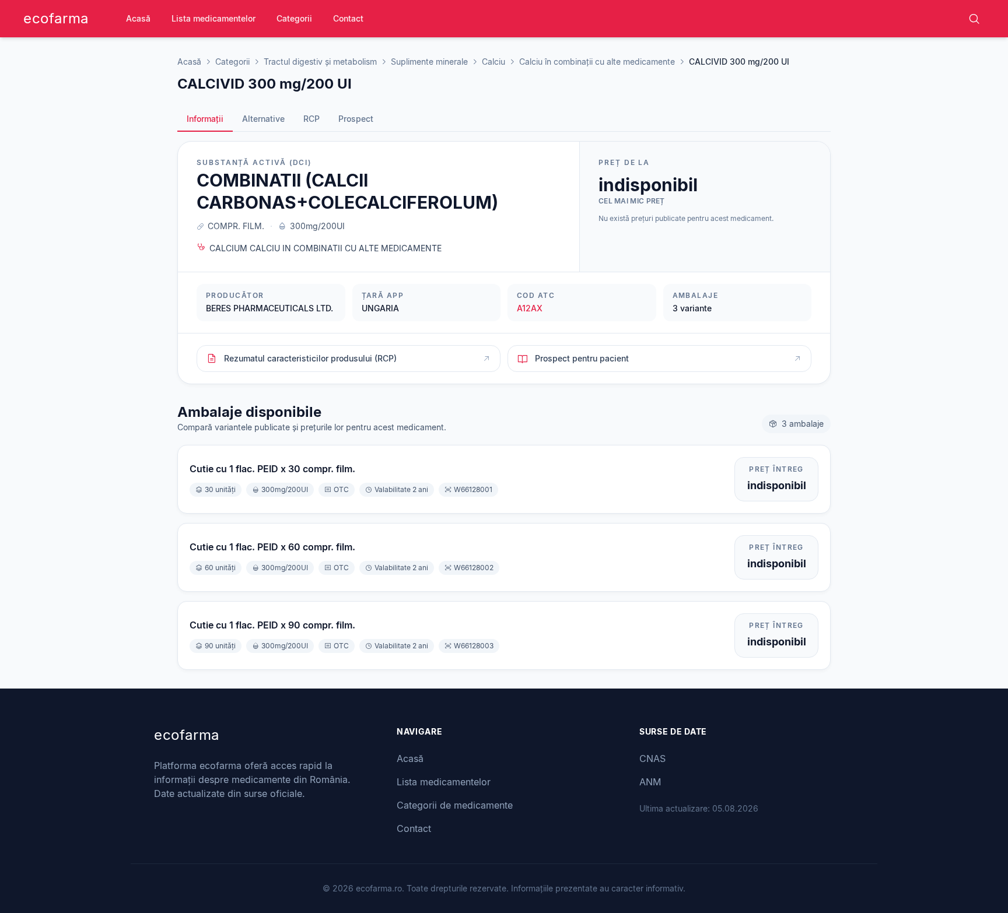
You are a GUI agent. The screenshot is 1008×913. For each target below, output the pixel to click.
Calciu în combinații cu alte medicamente (597, 61)
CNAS (652, 758)
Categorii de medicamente (455, 805)
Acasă (138, 18)
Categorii (294, 18)
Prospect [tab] (355, 119)
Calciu (493, 61)
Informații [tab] (205, 119)
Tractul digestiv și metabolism (320, 61)
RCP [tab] (311, 119)
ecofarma (56, 18)
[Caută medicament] (974, 18)
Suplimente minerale (429, 61)
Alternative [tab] (263, 119)
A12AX (529, 308)
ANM (650, 782)
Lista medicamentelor (214, 18)
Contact (348, 18)
